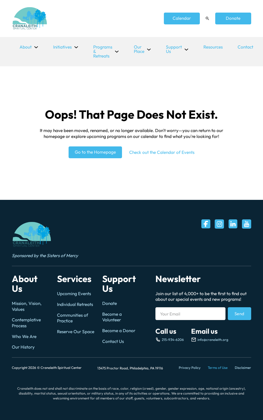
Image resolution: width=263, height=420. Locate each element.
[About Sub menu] (36, 47)
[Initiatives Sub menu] (76, 47)
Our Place (139, 49)
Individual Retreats (75, 304)
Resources (213, 47)
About (26, 47)
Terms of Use (218, 368)
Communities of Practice (72, 318)
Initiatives (62, 47)
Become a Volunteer (112, 317)
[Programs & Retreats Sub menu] (117, 51)
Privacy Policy (190, 368)
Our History (23, 347)
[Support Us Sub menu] (186, 49)
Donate (233, 18)
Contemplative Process (26, 322)
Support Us (174, 49)
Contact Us (113, 341)
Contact (245, 47)
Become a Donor (118, 330)
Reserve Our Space (75, 331)
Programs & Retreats (102, 51)
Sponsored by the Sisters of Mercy (45, 255)
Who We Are (24, 336)
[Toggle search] (207, 18)
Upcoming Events (74, 293)
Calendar (182, 18)
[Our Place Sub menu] (149, 49)
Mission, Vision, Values (27, 306)
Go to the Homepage (95, 152)
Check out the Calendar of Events (161, 152)
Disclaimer (243, 368)
